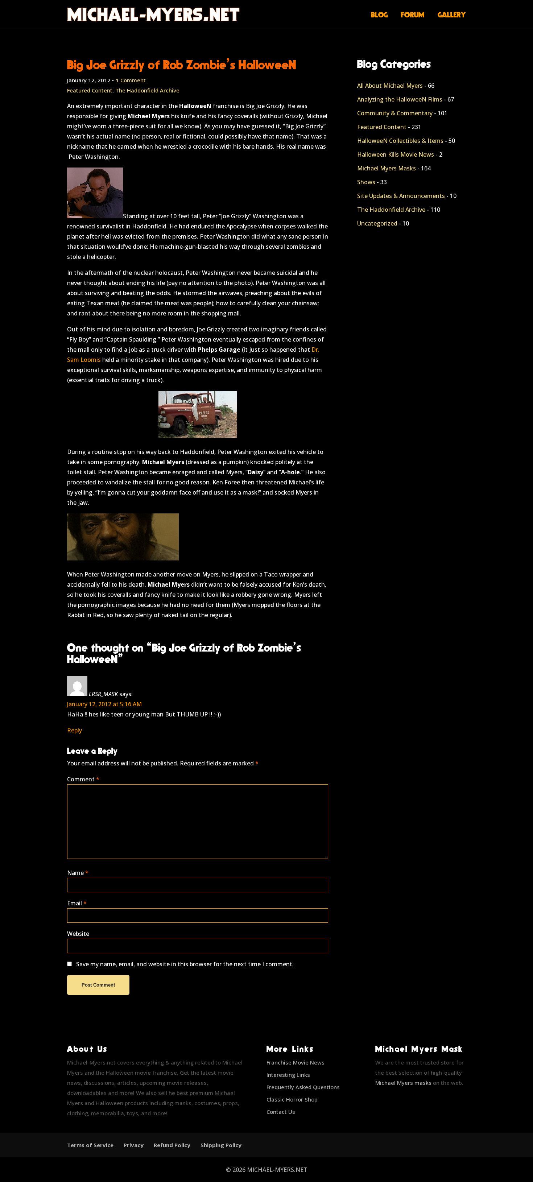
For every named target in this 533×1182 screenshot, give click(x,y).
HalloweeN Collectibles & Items (400, 141)
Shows (366, 182)
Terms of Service (90, 1145)
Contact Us (280, 1111)
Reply (74, 730)
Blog (379, 14)
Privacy (134, 1145)
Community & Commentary (395, 113)
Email (77, 903)
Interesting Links (288, 1074)
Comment (83, 779)
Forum (413, 14)
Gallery (452, 14)
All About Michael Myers (390, 86)
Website (78, 934)
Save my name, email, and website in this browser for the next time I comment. (185, 964)
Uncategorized (377, 223)
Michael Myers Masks (386, 168)
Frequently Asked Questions (303, 1087)
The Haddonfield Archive (147, 90)
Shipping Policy (221, 1145)
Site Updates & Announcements (401, 196)
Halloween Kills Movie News (395, 154)
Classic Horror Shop (292, 1099)
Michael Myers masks (403, 1082)
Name (77, 873)
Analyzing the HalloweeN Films (399, 99)
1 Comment (131, 80)
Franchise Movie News (295, 1062)
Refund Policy (172, 1145)
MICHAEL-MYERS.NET (277, 1170)
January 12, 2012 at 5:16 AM (104, 704)
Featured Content (89, 90)
